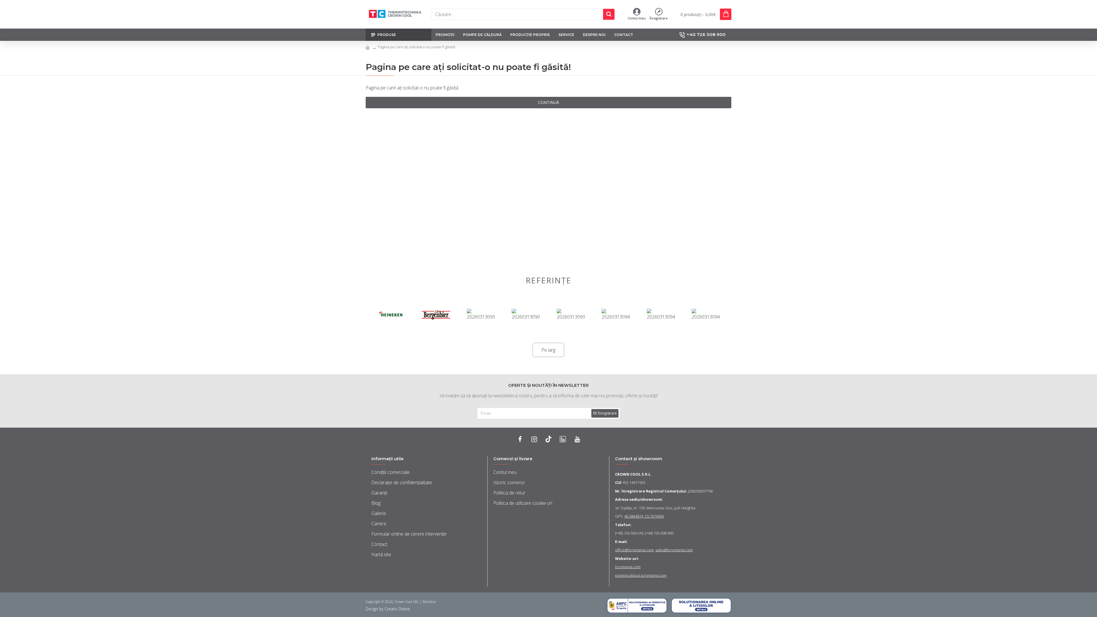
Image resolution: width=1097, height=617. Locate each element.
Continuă (548, 102)
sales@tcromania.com (674, 549)
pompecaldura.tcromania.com (640, 575)
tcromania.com (627, 566)
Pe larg (548, 350)
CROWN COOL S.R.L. (633, 474)
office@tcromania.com (634, 549)
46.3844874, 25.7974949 (644, 516)
